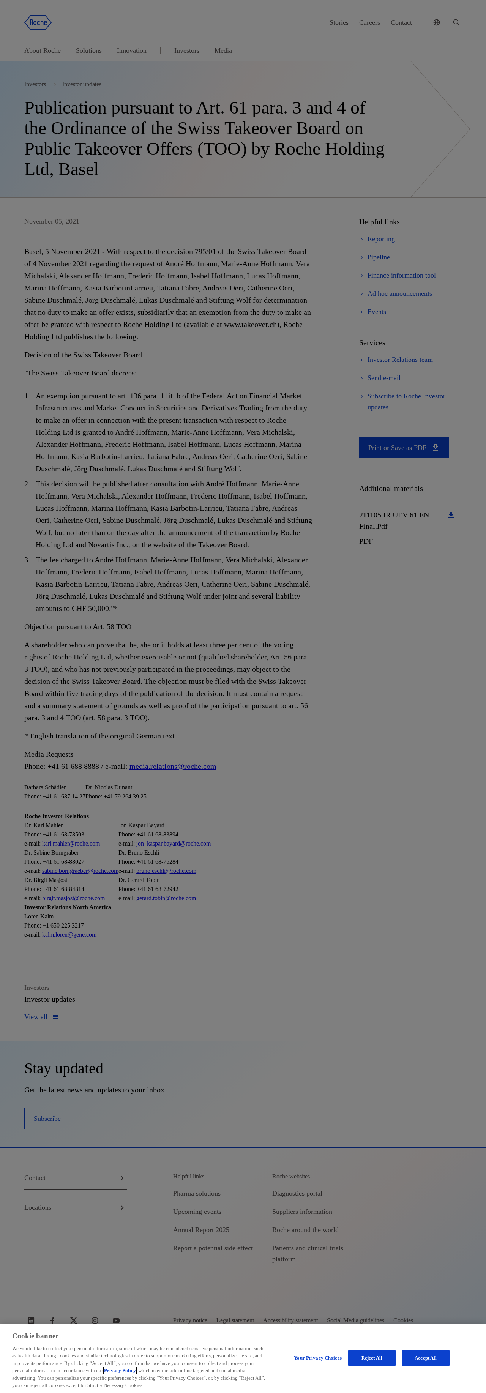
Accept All (426, 1358)
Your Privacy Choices (318, 1358)
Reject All (371, 1358)
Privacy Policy (120, 1370)
